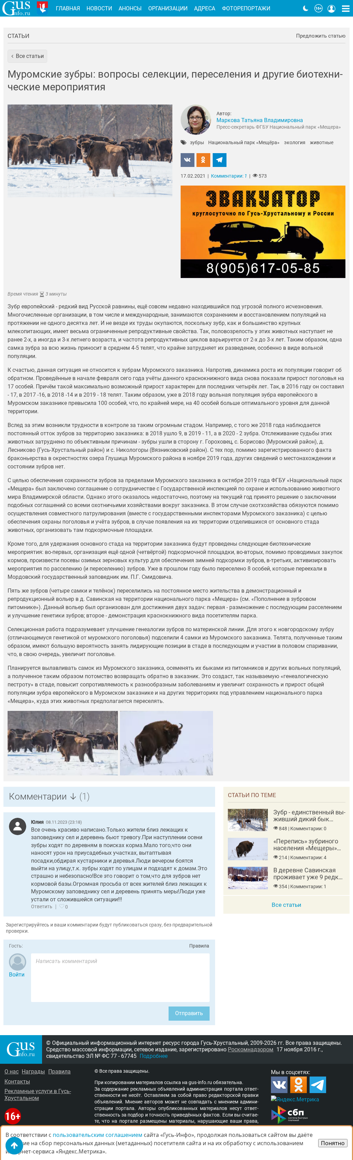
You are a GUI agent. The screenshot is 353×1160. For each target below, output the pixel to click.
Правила (199, 946)
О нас (11, 1071)
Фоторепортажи (246, 8)
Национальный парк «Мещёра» (244, 143)
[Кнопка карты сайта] (346, 8)
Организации (168, 8)
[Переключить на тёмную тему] (306, 8)
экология (294, 143)
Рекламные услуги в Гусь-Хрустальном (37, 1094)
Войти (16, 974)
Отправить (189, 1013)
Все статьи (286, 904)
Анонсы (130, 8)
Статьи (18, 35)
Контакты (17, 1081)
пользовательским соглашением (97, 1135)
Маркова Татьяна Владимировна (259, 120)
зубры (197, 143)
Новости (99, 8)
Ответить (41, 907)
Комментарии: (229, 176)
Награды (33, 1071)
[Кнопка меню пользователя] (331, 8)
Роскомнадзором (250, 1049)
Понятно (333, 1143)
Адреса (204, 8)
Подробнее (154, 1056)
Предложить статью (320, 36)
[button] (27, 56)
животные (321, 143)
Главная (68, 8)
